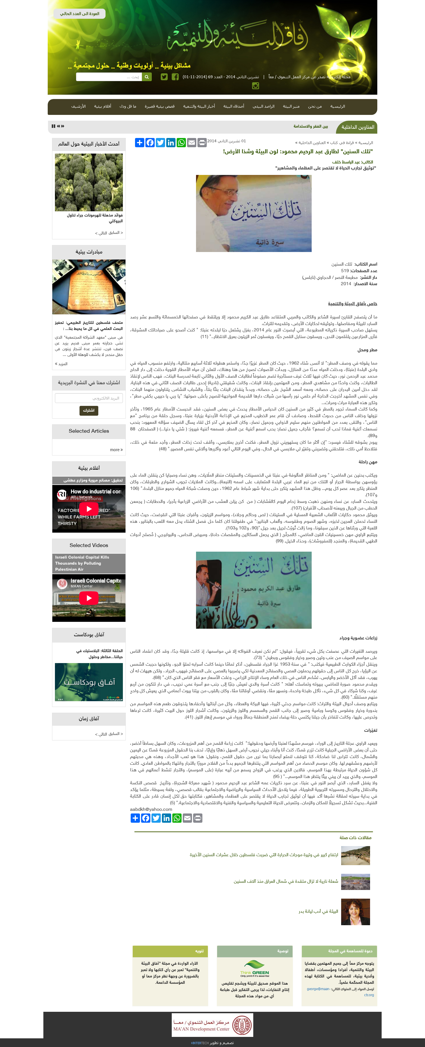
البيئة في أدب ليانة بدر (318, 912)
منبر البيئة (291, 106)
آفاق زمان (89, 719)
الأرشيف (78, 106)
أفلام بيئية (102, 106)
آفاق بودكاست (89, 635)
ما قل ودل (128, 106)
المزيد (62, 364)
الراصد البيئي (263, 106)
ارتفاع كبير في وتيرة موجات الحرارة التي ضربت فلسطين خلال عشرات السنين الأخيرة (264, 855)
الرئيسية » (364, 142)
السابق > (116, 232)
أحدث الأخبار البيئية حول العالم (88, 144)
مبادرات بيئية (89, 252)
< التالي (101, 233)
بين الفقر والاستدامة (311, 126)
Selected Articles (89, 431)
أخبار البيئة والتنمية (199, 106)
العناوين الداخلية (312, 142)
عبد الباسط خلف (346, 162)
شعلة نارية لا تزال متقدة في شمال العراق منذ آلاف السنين (286, 881)
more (115, 449)
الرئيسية (337, 106)
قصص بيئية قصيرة (160, 106)
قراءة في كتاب (342, 142)
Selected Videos (89, 546)
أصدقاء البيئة (233, 106)
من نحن (315, 106)
